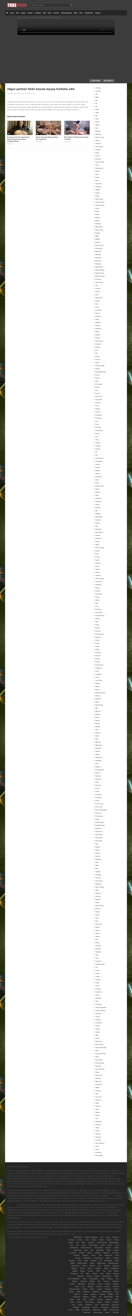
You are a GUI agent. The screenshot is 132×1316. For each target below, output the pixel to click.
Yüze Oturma (99, 1143)
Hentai (97, 523)
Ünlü (97, 1050)
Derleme (98, 328)
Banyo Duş (99, 230)
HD (7, 13)
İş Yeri (97, 557)
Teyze (97, 970)
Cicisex (98, 288)
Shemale (98, 884)
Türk (80, 13)
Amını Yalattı (99, 162)
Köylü (97, 649)
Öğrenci (98, 742)
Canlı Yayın (99, 282)
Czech (97, 313)
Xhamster (98, 1084)
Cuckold (98, 310)
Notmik (97, 733)
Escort (97, 375)
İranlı (97, 554)
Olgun (23, 13)
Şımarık (98, 908)
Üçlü (97, 1035)
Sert (96, 868)
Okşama (98, 748)
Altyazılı (98, 143)
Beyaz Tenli (99, 245)
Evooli (97, 393)
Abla (97, 119)
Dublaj (97, 347)
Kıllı (96, 603)
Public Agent (99, 822)
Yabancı (98, 1100)
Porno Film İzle (12, 1205)
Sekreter (98, 859)
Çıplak (97, 301)
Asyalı (97, 193)
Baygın (97, 233)
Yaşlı (97, 1109)
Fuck (97, 424)
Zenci (97, 1149)
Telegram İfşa (100, 964)
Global (97, 464)
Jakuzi (97, 569)
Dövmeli (98, 344)
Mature (97, 696)
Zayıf (97, 1146)
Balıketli (98, 224)
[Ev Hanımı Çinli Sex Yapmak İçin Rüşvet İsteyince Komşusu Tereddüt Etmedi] (20, 128)
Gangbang (99, 430)
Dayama (98, 316)
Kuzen (97, 662)
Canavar (98, 279)
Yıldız (97, 1128)
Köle (97, 622)
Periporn (98, 776)
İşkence (98, 563)
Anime (97, 171)
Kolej (97, 625)
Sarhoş (97, 853)
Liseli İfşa (98, 680)
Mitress (98, 714)
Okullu (97, 751)
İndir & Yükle (17, 93)
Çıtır (96, 304)
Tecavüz (98, 961)
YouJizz (98, 1134)
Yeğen (97, 1112)
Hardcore (98, 498)
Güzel (97, 489)
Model (97, 720)
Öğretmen (98, 745)
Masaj (97, 686)
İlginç (97, 544)
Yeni (96, 1118)
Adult (97, 122)
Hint (96, 526)
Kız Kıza (98, 609)
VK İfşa (97, 1078)
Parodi (97, 773)
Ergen (97, 362)
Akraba (97, 131)
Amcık (97, 156)
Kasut (97, 597)
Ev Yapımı (98, 384)
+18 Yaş (98, 88)
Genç (12, 13)
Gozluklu (98, 477)
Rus (96, 844)
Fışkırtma (98, 415)
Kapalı (97, 588)
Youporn (98, 1137)
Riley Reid (99, 834)
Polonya (98, 785)
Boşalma (98, 257)
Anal (17, 13)
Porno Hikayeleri (101, 810)
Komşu (97, 631)
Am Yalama (99, 146)
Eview (97, 387)
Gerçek (97, 443)
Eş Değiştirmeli (100, 372)
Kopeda (98, 637)
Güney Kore (99, 486)
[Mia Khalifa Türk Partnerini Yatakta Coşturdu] (77, 128)
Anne (50, 13)
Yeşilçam (98, 1121)
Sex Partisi (99, 881)
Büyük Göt (99, 267)
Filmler (97, 409)
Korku (97, 643)
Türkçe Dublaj (100, 1010)
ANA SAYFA (78, 1237)
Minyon (98, 711)
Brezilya (98, 264)
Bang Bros (99, 227)
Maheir (97, 683)
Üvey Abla (98, 1060)
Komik (97, 628)
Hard (97, 495)
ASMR (97, 190)
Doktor (97, 338)
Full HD (98, 427)
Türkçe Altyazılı (66, 13)
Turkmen (98, 1013)
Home (19, 17)
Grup (97, 483)
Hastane (98, 501)
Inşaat (97, 551)
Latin (97, 671)
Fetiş (97, 406)
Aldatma (98, 134)
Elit (96, 353)
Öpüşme (98, 760)
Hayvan (98, 507)
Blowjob (98, 254)
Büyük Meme (99, 270)
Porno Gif (98, 807)
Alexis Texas (99, 137)
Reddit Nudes (100, 825)
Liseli (97, 677)
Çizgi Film (98, 298)
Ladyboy (98, 668)
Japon (97, 572)
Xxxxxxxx (98, 1097)
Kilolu (97, 600)
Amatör (30, 13)
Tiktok (97, 973)
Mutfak (97, 726)
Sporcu (97, 930)
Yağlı (97, 1103)
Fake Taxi (98, 396)
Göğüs (97, 470)
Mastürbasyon (100, 692)
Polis (97, 782)
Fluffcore (98, 418)
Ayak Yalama (99, 202)
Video (97, 1072)
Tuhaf (97, 995)
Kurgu (97, 659)
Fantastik (98, 399)
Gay (96, 436)
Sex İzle (56, 13)
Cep (96, 285)
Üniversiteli (99, 1044)
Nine (97, 730)
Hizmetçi (98, 529)
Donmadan (27, 17)
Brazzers (98, 261)
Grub (97, 480)
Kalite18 (98, 584)
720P (97, 109)
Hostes (97, 535)
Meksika (98, 699)
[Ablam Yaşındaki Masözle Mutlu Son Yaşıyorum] (48, 128)
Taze (97, 958)
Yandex (98, 1106)
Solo (97, 918)
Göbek (97, 467)
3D (96, 94)
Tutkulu (98, 1020)
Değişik (98, 322)
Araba (97, 177)
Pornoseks (99, 816)
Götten (97, 473)
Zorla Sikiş (99, 1155)
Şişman (98, 899)
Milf (44, 13)
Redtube (98, 828)
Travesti (98, 989)
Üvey (33, 93)
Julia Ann (98, 581)
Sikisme (98, 893)
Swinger (98, 949)
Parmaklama (99, 770)
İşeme (97, 560)
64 (96, 103)
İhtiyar (97, 541)
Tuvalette (98, 1023)
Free (96, 421)
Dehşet (97, 325)
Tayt (96, 955)
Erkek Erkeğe (100, 365)
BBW (97, 236)
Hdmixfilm (98, 517)
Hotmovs (98, 538)
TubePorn (98, 992)
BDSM (97, 239)
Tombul (98, 979)
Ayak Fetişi (99, 199)
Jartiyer (98, 575)
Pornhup (98, 797)
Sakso (97, 850)
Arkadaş (98, 186)
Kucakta (98, 652)
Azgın (97, 208)
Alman (97, 140)
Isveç (97, 566)
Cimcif (97, 291)
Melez (97, 702)
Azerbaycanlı (99, 205)
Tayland (98, 952)
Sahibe (97, 847)
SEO (96, 865)
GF (96, 452)
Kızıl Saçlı (98, 612)
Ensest (97, 359)
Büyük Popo (99, 273)
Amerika (98, 159)
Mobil (97, 717)
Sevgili (97, 871)
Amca (97, 153)
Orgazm (98, 767)
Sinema (98, 896)
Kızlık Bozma (99, 615)
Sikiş (75, 13)
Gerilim (97, 449)
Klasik (97, 618)
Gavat (97, 433)
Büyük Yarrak (100, 276)
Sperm (97, 927)
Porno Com (99, 804)
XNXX (97, 1087)
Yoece (97, 1131)
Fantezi (98, 402)
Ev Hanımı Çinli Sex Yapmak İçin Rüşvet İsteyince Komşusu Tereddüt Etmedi (18, 139)
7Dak (97, 112)
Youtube (98, 1140)
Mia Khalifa (99, 705)
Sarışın (97, 856)
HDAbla (98, 514)
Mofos (97, 723)
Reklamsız (29, 93)
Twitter (97, 1032)
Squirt (97, 933)
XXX (96, 1094)
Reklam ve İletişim (91, 1237)
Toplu (97, 983)
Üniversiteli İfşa (100, 1047)
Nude (97, 736)
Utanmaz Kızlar (100, 1053)
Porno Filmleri (119, 1176)
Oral (96, 763)
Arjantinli (98, 183)
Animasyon (99, 168)
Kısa (96, 606)
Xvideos (98, 1090)
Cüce (97, 307)
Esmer (97, 378)
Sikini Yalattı (99, 887)
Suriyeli (98, 945)
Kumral (97, 655)
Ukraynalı (98, 1041)
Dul (96, 350)
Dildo (97, 331)
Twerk (97, 1026)
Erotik (97, 369)
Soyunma (98, 924)
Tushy (97, 1016)
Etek (96, 381)
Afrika (97, 125)
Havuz (97, 504)
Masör (97, 689)
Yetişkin (98, 1124)
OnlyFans (98, 757)
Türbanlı (98, 998)
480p (97, 97)
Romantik (98, 841)
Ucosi (97, 1038)
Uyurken (98, 1066)
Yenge (97, 1115)
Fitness (98, 412)
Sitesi (97, 902)
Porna (97, 791)
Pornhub (98, 794)
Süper (97, 942)
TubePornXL (89, 13)
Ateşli (97, 196)
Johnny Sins (99, 578)
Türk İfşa (98, 1004)
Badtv (97, 214)
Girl (96, 455)
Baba (97, 211)
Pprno (97, 819)
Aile (96, 128)
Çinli (97, 294)
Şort (96, 921)
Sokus (97, 915)
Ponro (97, 788)
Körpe (97, 646)
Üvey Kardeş (99, 1063)
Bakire (97, 217)
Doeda (97, 335)
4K (96, 100)
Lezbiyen (38, 13)
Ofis (96, 739)
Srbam (97, 936)
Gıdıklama (98, 461)
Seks (97, 862)
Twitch (97, 1029)
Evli (96, 390)
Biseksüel (98, 248)
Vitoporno (98, 1075)
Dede (97, 319)
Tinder (97, 976)
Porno (97, 800)
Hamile (97, 492)
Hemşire (98, 520)
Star (96, 939)
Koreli (97, 640)
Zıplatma (98, 1152)
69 (96, 106)
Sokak (97, 912)
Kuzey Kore (99, 665)
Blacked (98, 251)
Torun (97, 986)
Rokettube (99, 837)
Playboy (98, 779)
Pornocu (98, 813)
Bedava (98, 242)
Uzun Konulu (100, 1069)
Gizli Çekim (99, 458)
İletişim (97, 13)
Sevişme (98, 875)
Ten (96, 967)
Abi (96, 116)
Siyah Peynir (99, 905)
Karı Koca (98, 594)
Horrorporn (99, 532)
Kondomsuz (99, 634)
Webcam (98, 1081)
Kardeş (97, 591)
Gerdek (97, 446)
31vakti (97, 91)
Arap (97, 180)
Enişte (97, 356)
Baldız (97, 220)
